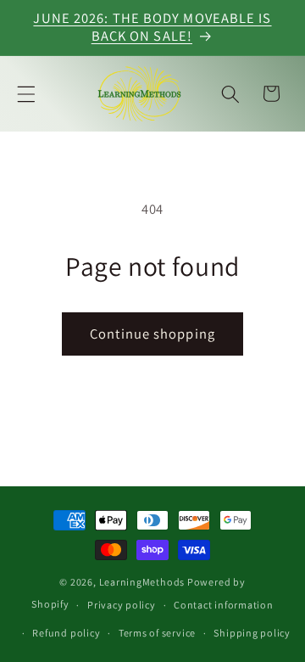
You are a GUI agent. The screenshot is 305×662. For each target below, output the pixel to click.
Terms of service (157, 632)
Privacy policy (121, 604)
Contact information (224, 604)
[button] (26, 93)
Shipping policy (252, 632)
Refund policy (66, 632)
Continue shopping (152, 333)
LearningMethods (142, 581)
